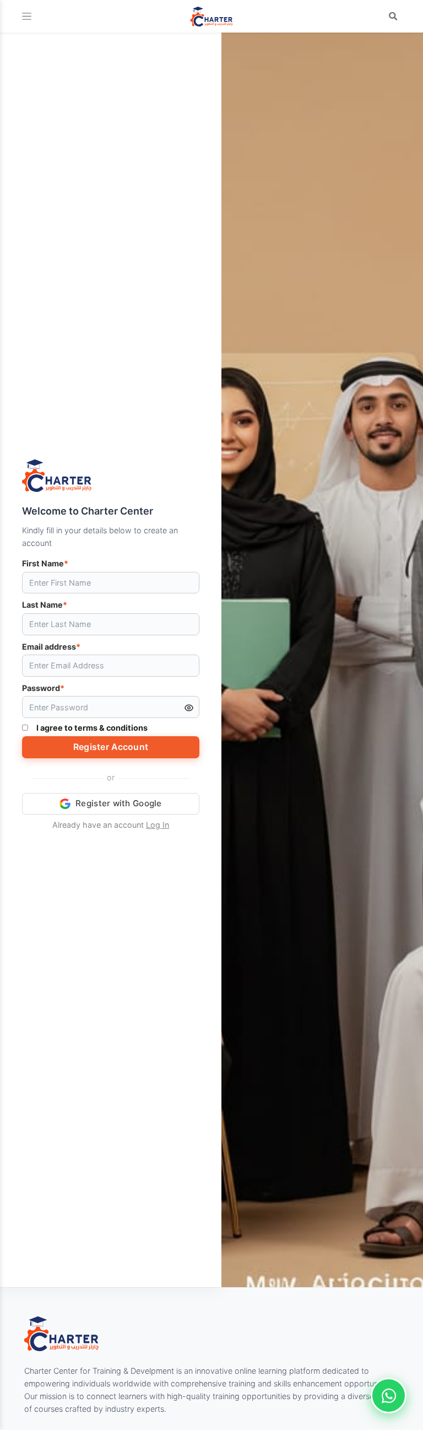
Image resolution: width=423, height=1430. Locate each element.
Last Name (44, 604)
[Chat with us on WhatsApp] (388, 1395)
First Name (45, 563)
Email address (51, 646)
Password (43, 688)
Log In (157, 824)
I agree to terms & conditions (92, 727)
